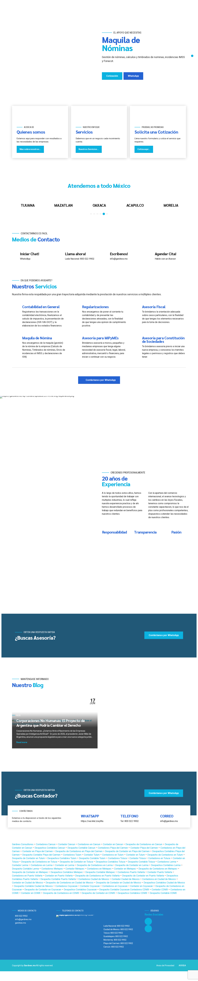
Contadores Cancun (46, 844)
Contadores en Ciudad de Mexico (159, 879)
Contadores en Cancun (89, 844)
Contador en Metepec (125, 868)
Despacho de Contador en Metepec (30, 872)
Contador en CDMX (31, 893)
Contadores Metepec (52, 868)
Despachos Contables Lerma (166, 865)
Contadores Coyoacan (66, 886)
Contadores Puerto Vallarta (131, 872)
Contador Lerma (20, 865)
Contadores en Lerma (42, 865)
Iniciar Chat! (29, 253)
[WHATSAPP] (76, 817)
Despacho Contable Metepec (100, 872)
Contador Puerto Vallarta (160, 872)
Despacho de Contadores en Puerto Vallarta (97, 875)
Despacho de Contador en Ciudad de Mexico (119, 882)
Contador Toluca (137, 858)
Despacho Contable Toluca (141, 861)
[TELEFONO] (115, 817)
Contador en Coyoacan (141, 886)
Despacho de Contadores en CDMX (61, 893)
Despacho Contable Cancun (82, 847)
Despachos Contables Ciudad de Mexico (164, 882)
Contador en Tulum (135, 854)
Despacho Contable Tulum (92, 858)
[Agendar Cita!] (149, 255)
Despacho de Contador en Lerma (132, 865)
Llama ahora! (75, 253)
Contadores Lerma (167, 861)
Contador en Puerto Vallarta (59, 875)
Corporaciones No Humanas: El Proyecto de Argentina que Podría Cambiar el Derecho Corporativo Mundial (50, 725)
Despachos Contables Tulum (62, 858)
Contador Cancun (67, 844)
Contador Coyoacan (90, 886)
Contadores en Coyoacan (115, 886)
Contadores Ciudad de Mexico (94, 879)
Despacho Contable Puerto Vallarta (58, 879)
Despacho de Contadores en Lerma (95, 865)
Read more (21, 742)
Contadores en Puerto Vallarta (27, 875)
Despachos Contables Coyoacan (80, 889)
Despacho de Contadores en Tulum (165, 854)
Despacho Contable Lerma (25, 868)
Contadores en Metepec (99, 868)
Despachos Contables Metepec (67, 872)
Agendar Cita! (165, 253)
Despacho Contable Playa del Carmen (41, 854)
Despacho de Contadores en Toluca (39, 861)
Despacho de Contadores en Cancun (144, 844)
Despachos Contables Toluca (111, 861)
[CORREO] (155, 817)
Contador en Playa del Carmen (37, 851)
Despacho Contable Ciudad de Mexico (33, 886)
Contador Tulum (92, 854)
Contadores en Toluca (159, 858)
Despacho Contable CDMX (163, 893)
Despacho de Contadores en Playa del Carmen (79, 851)
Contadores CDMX (140, 889)
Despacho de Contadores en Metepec (158, 868)
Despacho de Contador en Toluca (77, 861)
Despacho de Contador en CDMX (99, 893)
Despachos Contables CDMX (133, 893)
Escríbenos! (119, 253)
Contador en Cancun (113, 844)
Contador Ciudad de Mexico (126, 879)
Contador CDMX (160, 889)
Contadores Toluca (117, 858)
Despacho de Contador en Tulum (28, 858)
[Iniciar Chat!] (15, 255)
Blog (18, 715)
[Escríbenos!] (105, 255)
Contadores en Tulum (113, 854)
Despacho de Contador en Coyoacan (43, 889)
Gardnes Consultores (23, 844)
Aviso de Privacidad (165, 965)
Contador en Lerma (65, 865)
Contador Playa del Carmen (144, 847)
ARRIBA (182, 965)
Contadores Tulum (72, 854)
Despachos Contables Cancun (50, 847)
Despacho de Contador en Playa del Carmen (127, 851)
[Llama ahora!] (60, 255)
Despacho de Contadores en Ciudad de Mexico (70, 882)
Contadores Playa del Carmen (113, 847)
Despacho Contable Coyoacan (114, 889)
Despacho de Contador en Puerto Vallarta (143, 875)
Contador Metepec (75, 868)
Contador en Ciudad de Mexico (28, 882)
